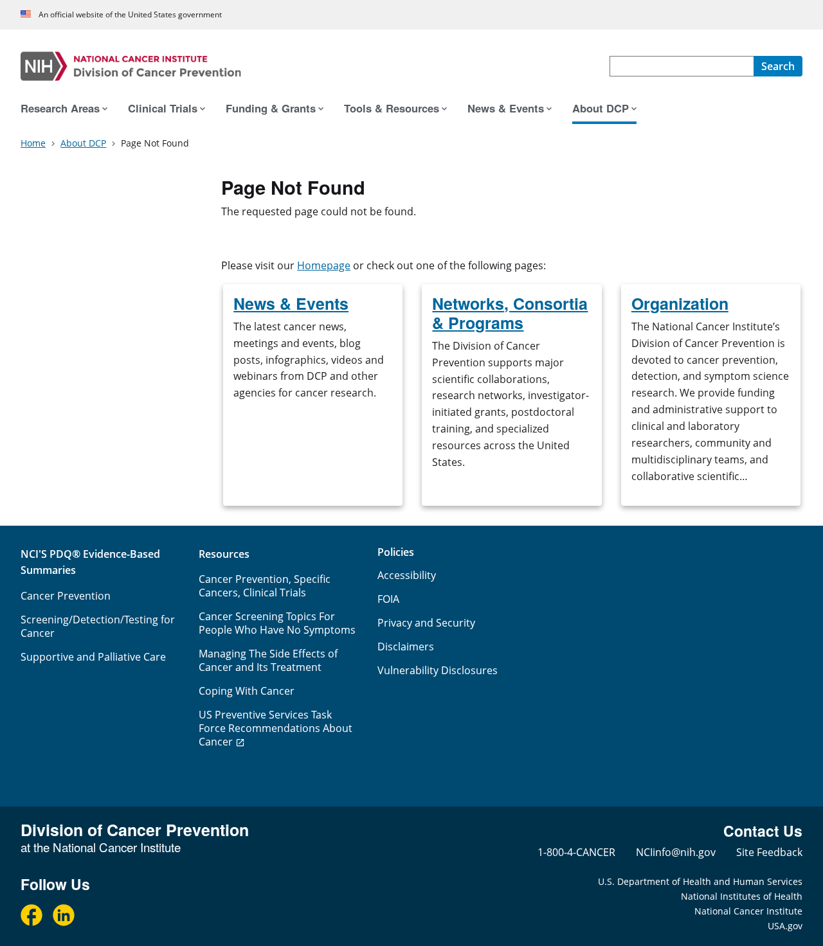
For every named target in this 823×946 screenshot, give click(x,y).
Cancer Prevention (66, 596)
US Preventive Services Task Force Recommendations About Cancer (275, 728)
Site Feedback (769, 852)
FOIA (388, 599)
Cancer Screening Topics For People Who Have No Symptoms (277, 623)
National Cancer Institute (748, 911)
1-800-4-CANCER (576, 852)
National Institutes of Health (741, 896)
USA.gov (785, 926)
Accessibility (406, 575)
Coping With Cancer (246, 691)
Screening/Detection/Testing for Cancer (98, 626)
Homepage (323, 265)
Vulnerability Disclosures (437, 670)
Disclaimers (405, 646)
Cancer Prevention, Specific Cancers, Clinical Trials (264, 586)
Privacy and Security (426, 623)
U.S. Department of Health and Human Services (700, 881)
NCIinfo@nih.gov (676, 852)
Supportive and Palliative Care (93, 657)
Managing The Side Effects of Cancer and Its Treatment (268, 660)
